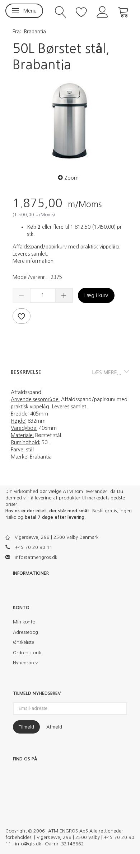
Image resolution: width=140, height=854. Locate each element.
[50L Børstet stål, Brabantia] (70, 121)
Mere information (33, 261)
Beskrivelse (26, 372)
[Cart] (123, 11)
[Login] (102, 11)
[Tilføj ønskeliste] (22, 316)
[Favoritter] (81, 11)
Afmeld (54, 727)
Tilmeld (26, 727)
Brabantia (35, 31)
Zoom (72, 177)
